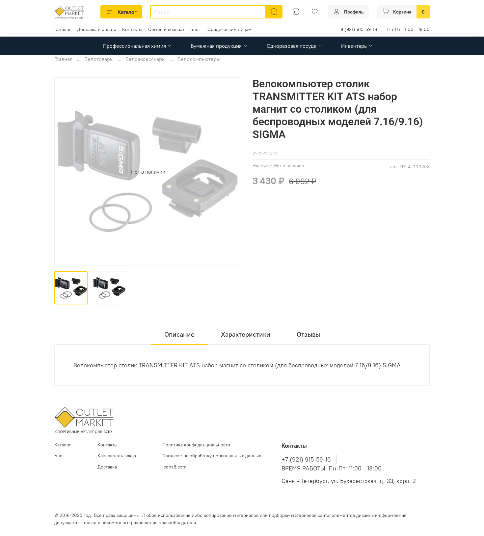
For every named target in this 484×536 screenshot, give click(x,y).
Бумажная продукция (216, 45)
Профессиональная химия (134, 45)
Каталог (127, 12)
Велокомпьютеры (198, 59)
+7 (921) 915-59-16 (306, 459)
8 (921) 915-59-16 (358, 29)
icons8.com (174, 467)
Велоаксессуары (145, 59)
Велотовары (99, 59)
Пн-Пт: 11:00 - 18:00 (408, 29)
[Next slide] (231, 172)
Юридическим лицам (229, 29)
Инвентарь (354, 45)
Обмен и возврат (166, 29)
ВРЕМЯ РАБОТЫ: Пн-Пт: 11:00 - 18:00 (332, 468)
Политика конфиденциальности (196, 445)
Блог (195, 29)
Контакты (132, 29)
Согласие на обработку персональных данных (211, 456)
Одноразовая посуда (291, 45)
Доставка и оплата (96, 29)
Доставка (107, 467)
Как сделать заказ (116, 456)
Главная (63, 59)
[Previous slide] (65, 172)
